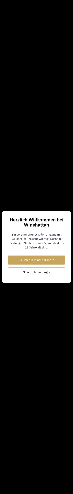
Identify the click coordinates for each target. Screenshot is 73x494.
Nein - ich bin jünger (36, 272)
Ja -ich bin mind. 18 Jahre (36, 260)
